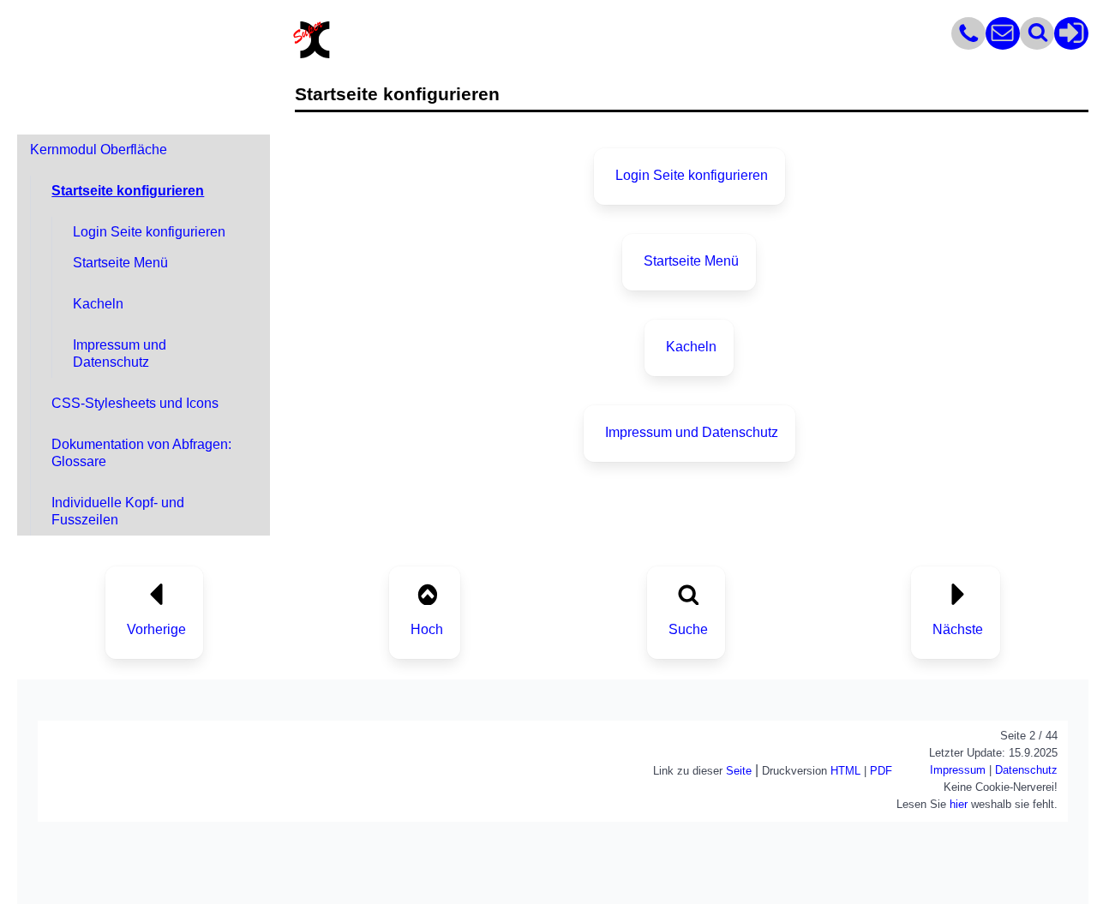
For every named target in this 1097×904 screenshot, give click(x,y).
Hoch (427, 629)
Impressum (958, 769)
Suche (688, 629)
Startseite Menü (120, 262)
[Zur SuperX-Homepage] (312, 56)
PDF (881, 770)
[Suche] (687, 593)
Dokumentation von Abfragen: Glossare (141, 453)
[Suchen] (1037, 45)
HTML (845, 770)
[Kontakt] (968, 45)
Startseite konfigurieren (127, 190)
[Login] (1071, 45)
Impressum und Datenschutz (119, 353)
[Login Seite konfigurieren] (957, 593)
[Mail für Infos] (1003, 45)
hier (959, 804)
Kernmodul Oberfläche (98, 149)
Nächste (957, 629)
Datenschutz (1026, 769)
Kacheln (98, 303)
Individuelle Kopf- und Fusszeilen (117, 511)
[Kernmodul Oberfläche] (156, 593)
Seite (739, 770)
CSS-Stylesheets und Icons (135, 403)
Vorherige (156, 629)
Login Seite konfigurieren (149, 232)
